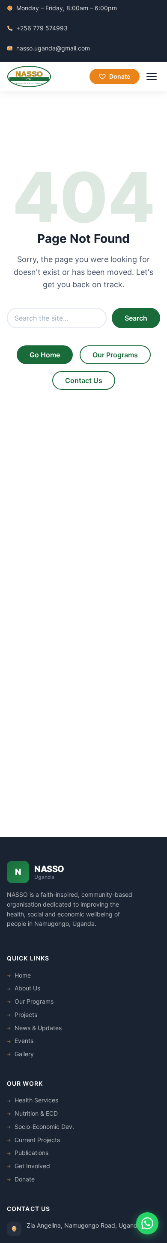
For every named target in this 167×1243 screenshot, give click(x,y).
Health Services (36, 1100)
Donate (119, 76)
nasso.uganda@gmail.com (53, 48)
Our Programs (115, 355)
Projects (26, 1014)
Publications (31, 1152)
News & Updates (38, 1027)
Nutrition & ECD (36, 1113)
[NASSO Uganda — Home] (29, 76)
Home (23, 975)
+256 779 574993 (42, 28)
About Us (27, 988)
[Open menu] (151, 76)
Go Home (45, 355)
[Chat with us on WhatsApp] (147, 1223)
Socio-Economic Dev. (44, 1126)
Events (24, 1040)
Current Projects (37, 1139)
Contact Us (83, 380)
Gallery (24, 1053)
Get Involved (32, 1165)
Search (136, 318)
